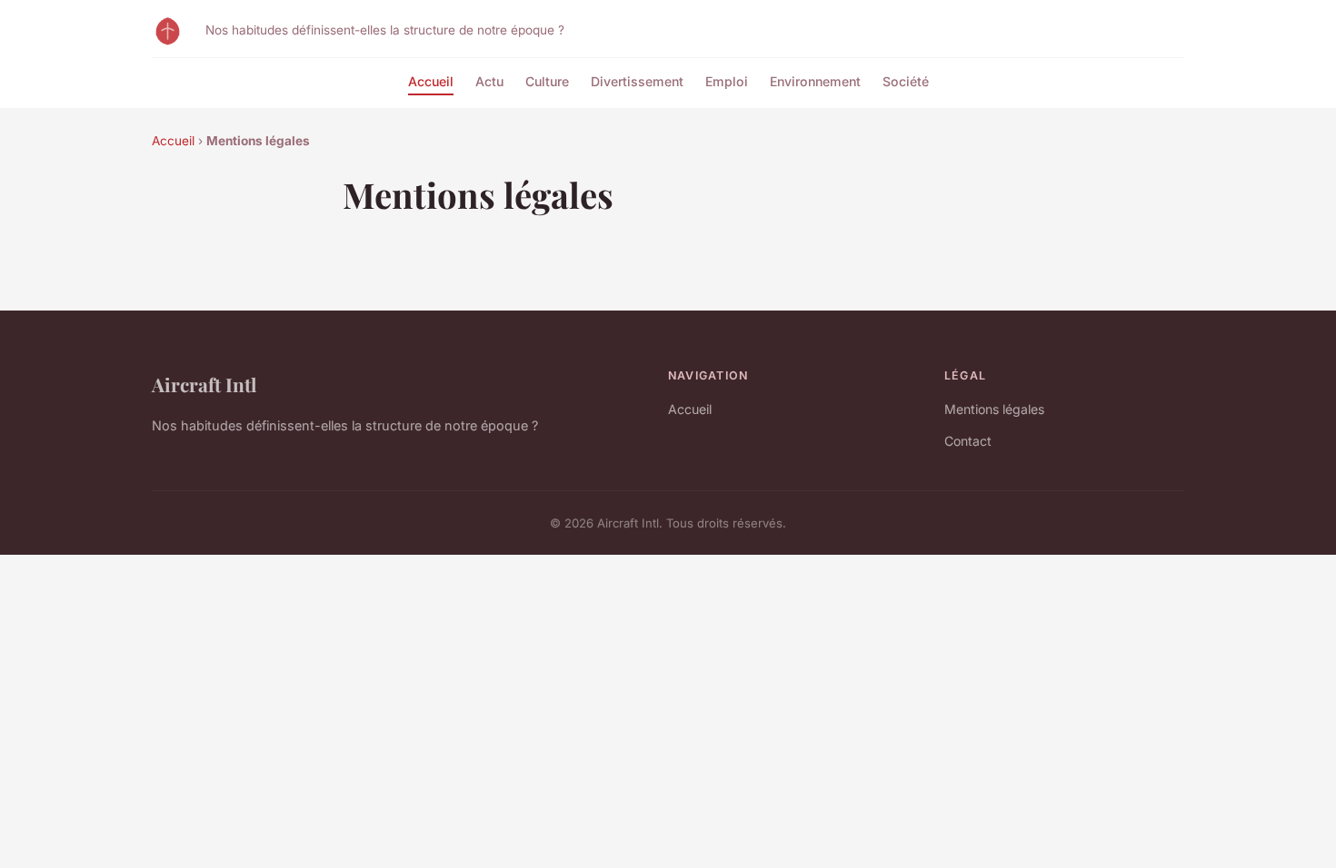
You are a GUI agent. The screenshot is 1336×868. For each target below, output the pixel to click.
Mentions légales (994, 409)
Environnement (815, 81)
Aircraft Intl (204, 384)
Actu (489, 81)
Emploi (726, 81)
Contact (968, 441)
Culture (547, 81)
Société (905, 81)
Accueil (431, 81)
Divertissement (637, 81)
